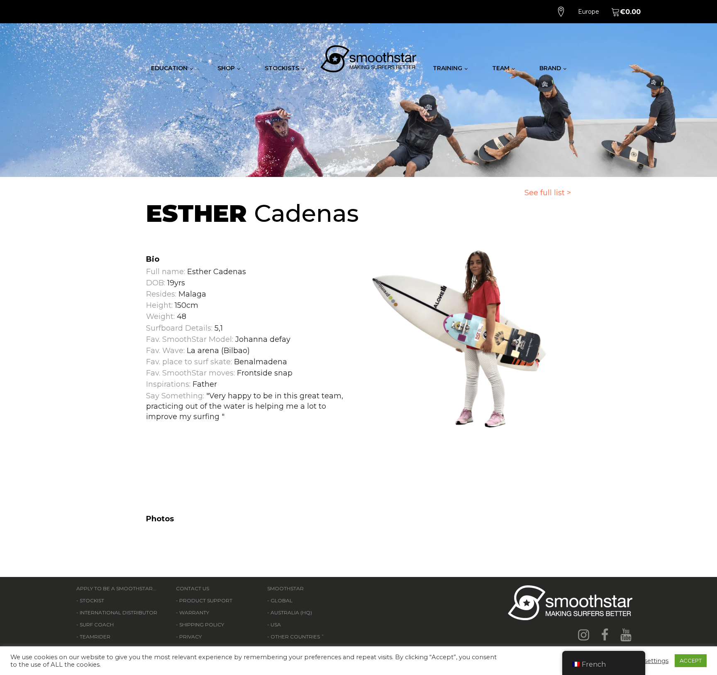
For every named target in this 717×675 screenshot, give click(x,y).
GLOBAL (282, 600)
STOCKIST (92, 600)
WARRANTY (194, 612)
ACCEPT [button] (691, 660)
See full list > (547, 192)
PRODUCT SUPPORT (205, 600)
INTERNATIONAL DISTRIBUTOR (118, 612)
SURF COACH (97, 624)
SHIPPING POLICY (201, 624)
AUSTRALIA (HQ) (291, 612)
